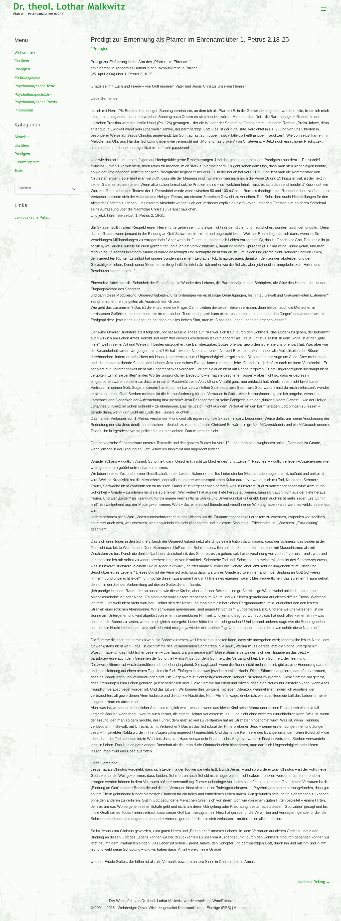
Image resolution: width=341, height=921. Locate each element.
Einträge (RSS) (218, 908)
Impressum (23, 110)
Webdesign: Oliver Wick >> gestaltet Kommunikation (160, 908)
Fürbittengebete (27, 77)
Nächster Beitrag (314, 882)
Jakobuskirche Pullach (32, 217)
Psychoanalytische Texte (34, 86)
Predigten (22, 69)
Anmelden (242, 908)
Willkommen (24, 52)
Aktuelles (21, 137)
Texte (18, 170)
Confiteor (21, 61)
